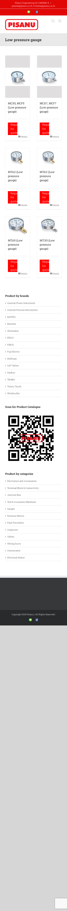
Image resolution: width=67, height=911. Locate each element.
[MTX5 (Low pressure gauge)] (49, 226)
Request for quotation (13, 128)
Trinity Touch (14, 386)
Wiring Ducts (14, 543)
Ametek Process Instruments (22, 309)
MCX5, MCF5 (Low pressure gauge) (17, 107)
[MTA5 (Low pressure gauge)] (17, 226)
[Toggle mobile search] (53, 21)
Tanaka (11, 379)
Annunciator (13, 550)
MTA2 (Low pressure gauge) (15, 176)
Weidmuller (13, 393)
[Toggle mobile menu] (60, 21)
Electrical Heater (16, 557)
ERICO (10, 337)
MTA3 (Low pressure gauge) (47, 176)
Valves (10, 536)
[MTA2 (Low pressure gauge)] (17, 157)
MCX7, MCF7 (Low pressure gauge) (49, 107)
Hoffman (12, 358)
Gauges (11, 508)
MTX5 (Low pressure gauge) (47, 244)
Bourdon (11, 323)
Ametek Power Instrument (21, 303)
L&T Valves (13, 365)
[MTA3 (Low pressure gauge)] (49, 157)
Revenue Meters (15, 515)
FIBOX (10, 344)
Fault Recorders (15, 522)
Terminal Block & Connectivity (23, 488)
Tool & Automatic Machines (21, 501)
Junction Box (14, 494)
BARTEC (11, 316)
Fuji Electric (13, 351)
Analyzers (12, 529)
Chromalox (13, 330)
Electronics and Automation (22, 481)
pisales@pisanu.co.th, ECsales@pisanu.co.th (33, 5)
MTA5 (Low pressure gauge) (15, 244)
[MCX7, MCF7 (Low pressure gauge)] (49, 77)
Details (24, 136)
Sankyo (11, 372)
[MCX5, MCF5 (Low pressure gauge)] (17, 77)
